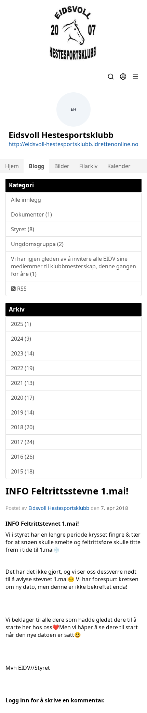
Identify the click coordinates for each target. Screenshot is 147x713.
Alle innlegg (26, 199)
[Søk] (111, 76)
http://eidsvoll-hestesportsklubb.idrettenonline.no (73, 144)
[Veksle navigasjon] (135, 76)
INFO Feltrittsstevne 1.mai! (67, 490)
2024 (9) (21, 338)
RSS (21, 288)
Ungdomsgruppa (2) (37, 244)
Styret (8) (22, 229)
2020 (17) (22, 397)
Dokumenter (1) (31, 214)
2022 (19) (22, 368)
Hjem (12, 166)
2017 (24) (22, 442)
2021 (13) (22, 383)
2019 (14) (22, 412)
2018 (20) (22, 427)
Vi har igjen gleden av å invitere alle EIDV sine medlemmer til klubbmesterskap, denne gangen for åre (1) (73, 266)
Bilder (61, 166)
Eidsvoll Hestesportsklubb (58, 507)
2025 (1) (21, 324)
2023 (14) (22, 353)
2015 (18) (22, 471)
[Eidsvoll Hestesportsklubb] (73, 33)
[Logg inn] (123, 76)
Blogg (36, 166)
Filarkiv (88, 166)
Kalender (119, 166)
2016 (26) (22, 456)
